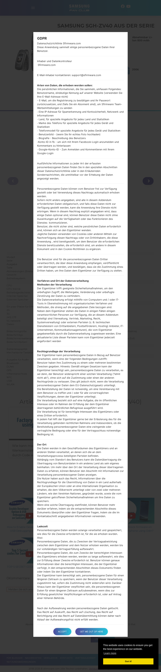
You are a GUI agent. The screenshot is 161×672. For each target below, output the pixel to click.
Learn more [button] (110, 653)
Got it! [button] (128, 661)
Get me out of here (91, 631)
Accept (62, 631)
